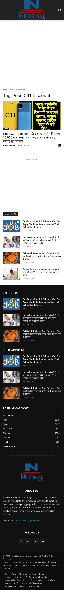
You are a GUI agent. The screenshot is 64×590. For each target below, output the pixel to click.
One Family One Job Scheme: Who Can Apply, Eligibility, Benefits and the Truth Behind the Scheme (41, 224)
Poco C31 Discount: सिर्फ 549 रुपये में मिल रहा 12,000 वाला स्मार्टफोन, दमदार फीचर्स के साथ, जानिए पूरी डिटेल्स (31, 137)
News (6, 129)
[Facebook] (21, 541)
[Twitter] (36, 541)
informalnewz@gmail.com (26, 520)
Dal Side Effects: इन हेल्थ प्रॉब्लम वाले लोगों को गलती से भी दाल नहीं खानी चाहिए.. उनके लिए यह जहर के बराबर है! (42, 256)
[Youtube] (43, 541)
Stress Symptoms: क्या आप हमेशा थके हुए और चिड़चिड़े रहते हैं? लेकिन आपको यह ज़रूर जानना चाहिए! (41, 272)
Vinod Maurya (9, 145)
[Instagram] (28, 541)
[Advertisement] (32, 53)
